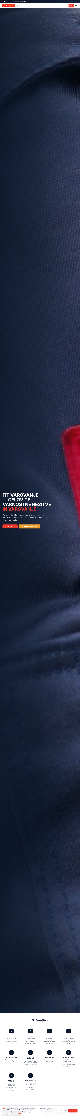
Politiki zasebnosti (22, 1113)
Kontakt (10, 526)
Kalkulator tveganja (31, 526)
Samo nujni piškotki (61, 1110)
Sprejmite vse (73, 1110)
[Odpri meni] (76, 5)
